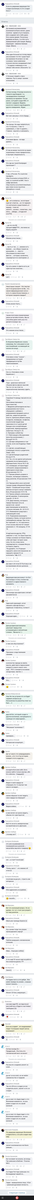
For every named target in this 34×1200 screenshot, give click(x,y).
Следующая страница (17, 1193)
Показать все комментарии (17, 219)
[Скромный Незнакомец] (3, 89)
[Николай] (3, 1024)
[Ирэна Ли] (3, 198)
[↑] (25, 13)
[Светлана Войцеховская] (3, 694)
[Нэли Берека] (3, 977)
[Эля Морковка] (3, 905)
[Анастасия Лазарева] (3, 1130)
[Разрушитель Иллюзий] (3, 4)
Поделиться (6, 15)
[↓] (28, 13)
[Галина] (3, 712)
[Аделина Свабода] (3, 767)
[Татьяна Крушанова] (3, 1156)
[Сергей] (3, 751)
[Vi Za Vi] (3, 1046)
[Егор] (3, 575)
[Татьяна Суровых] (3, 623)
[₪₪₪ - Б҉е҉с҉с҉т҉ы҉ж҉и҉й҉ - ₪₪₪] (3, 26)
